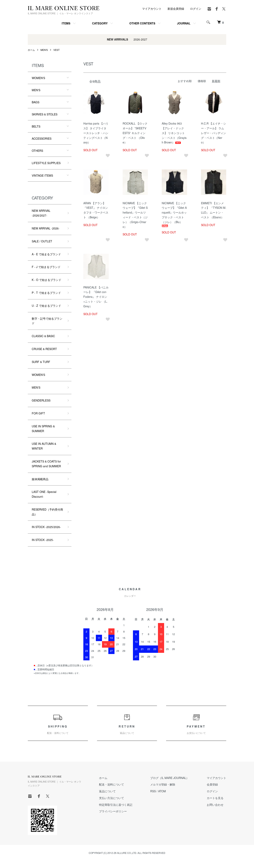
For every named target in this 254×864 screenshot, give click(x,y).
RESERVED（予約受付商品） (47, 511)
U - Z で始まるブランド (46, 306)
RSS (153, 791)
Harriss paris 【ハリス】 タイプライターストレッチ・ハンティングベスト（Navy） (95, 132)
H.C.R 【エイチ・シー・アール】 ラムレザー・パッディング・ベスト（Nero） (213, 132)
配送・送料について (111, 784)
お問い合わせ (215, 805)
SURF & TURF (41, 362)
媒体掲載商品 (40, 479)
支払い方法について (111, 798)
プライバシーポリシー (113, 811)
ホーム (31, 49)
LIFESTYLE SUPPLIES (46, 163)
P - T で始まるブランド (46, 293)
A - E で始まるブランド (46, 254)
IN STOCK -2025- (43, 540)
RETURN (127, 730)
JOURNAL (183, 23)
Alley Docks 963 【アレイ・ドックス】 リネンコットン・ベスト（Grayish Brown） (174, 132)
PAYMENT (196, 730)
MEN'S (44, 49)
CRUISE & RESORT (44, 349)
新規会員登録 (175, 9)
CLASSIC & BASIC (43, 336)
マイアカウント (152, 9)
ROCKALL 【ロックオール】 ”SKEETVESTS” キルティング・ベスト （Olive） (135, 132)
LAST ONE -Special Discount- (44, 494)
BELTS (36, 126)
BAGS (35, 102)
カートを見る (215, 798)
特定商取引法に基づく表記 (115, 805)
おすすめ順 (185, 81)
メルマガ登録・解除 (162, 784)
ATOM (162, 791)
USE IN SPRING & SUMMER (43, 428)
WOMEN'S (38, 78)
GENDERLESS (41, 400)
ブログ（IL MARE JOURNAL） (169, 778)
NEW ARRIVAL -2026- (46, 228)
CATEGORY (100, 23)
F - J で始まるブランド (46, 267)
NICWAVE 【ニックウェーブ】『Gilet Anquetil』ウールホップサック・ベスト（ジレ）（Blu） (174, 212)
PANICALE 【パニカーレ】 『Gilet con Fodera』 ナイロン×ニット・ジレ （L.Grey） (96, 296)
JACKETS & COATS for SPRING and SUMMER (46, 463)
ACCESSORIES (41, 138)
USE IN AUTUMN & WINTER (44, 446)
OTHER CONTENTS (142, 23)
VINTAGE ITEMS (42, 175)
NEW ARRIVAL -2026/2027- (41, 213)
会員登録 (212, 784)
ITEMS (66, 23)
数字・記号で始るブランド (47, 320)
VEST (56, 49)
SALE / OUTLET (42, 241)
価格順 (202, 81)
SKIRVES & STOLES (44, 114)
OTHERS (37, 151)
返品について (107, 791)
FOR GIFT (38, 413)
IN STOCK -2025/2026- (46, 527)
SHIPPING (57, 730)
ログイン (195, 9)
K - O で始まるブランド (46, 280)
